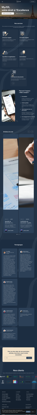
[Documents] (13, 83)
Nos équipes (18, 397)
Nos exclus (28, 399)
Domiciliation (23, 56)
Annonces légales (6, 37)
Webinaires (28, 397)
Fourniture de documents (17, 77)
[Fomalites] (22, 44)
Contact (3, 414)
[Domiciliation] (22, 64)
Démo (3, 408)
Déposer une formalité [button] (19, 13)
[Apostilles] (4, 64)
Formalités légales (24, 37)
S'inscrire (29, 357)
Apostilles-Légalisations (6, 397)
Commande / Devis (5, 406)
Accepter (28, 411)
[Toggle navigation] (2, 1)
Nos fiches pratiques (29, 394)
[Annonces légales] (4, 44)
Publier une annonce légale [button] (7, 13)
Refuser (33, 411)
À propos (17, 394)
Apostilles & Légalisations (8, 56)
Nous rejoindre (18, 399)
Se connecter (32, 1)
